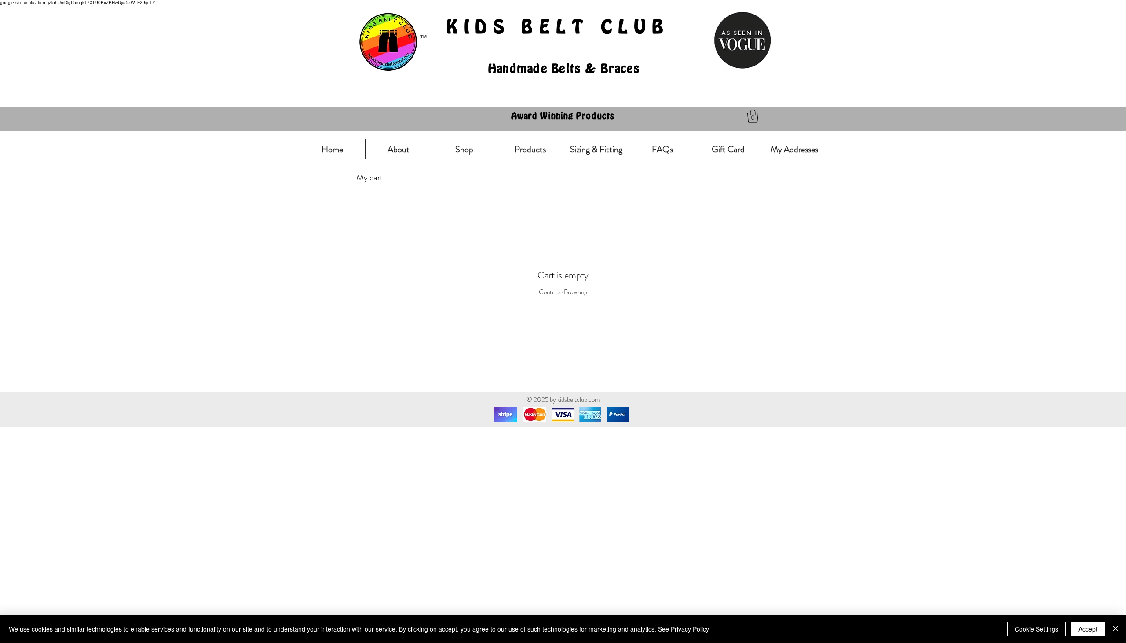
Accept (1087, 629)
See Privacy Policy (683, 629)
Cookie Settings (1036, 629)
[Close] (1115, 629)
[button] (752, 116)
